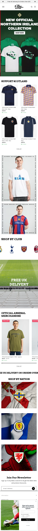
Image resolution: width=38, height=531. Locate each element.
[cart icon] (35, 6)
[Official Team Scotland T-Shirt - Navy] (28, 127)
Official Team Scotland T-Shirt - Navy (28, 139)
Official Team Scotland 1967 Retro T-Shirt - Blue (9, 139)
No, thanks (28, 525)
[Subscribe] (33, 488)
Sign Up (28, 519)
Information (4, 495)
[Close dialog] (36, 501)
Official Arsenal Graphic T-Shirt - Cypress (12, 356)
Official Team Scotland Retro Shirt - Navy (28, 108)
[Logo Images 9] (12, 249)
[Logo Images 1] (24, 249)
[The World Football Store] (19, 6)
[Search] (31, 6)
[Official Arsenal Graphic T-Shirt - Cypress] (15, 337)
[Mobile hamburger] (3, 7)
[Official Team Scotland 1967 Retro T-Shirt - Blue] (9, 127)
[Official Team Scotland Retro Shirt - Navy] (28, 95)
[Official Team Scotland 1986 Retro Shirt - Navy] (9, 95)
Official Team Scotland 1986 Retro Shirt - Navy (9, 108)
